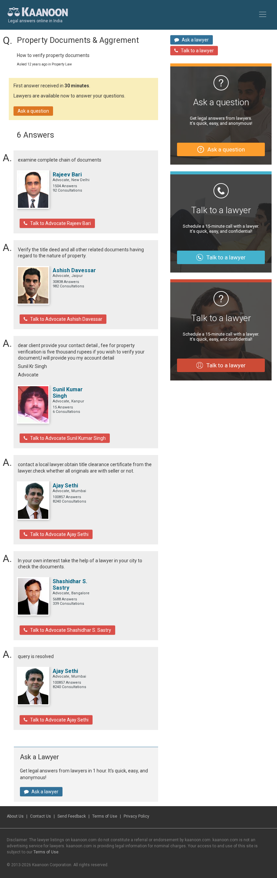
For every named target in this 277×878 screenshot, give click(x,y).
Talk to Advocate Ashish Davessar (66, 319)
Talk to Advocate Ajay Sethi (59, 534)
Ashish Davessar (74, 270)
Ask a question (33, 111)
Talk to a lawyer (197, 50)
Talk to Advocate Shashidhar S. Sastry (70, 630)
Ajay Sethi (65, 485)
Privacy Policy (136, 816)
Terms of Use (104, 816)
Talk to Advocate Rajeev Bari (60, 223)
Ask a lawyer (44, 791)
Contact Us (40, 816)
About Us (15, 816)
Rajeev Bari (67, 174)
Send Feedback (71, 816)
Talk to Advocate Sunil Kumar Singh (68, 438)
